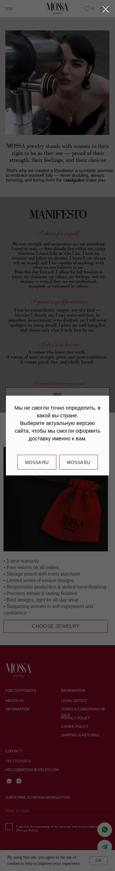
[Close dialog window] (105, 9)
